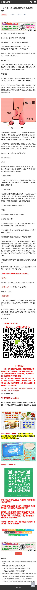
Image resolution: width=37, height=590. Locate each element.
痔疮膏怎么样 (20, 530)
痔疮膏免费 (12, 530)
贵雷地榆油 (24, 535)
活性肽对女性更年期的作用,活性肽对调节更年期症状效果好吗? (19, 573)
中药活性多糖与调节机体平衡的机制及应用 (13, 571)
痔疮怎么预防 (30, 530)
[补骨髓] (18, 26)
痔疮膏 (5, 530)
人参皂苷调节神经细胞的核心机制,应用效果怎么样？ (16, 568)
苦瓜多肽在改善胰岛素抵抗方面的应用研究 (13, 566)
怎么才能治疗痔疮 (14, 535)
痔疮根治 (18, 532)
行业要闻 (18, 553)
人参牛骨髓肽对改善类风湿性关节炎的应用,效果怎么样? (17, 579)
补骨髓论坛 (6, 2)
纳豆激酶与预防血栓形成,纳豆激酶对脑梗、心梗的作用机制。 (18, 576)
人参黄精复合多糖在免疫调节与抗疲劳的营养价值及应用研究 (18, 581)
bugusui (4, 14)
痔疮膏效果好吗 (27, 532)
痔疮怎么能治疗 (9, 532)
